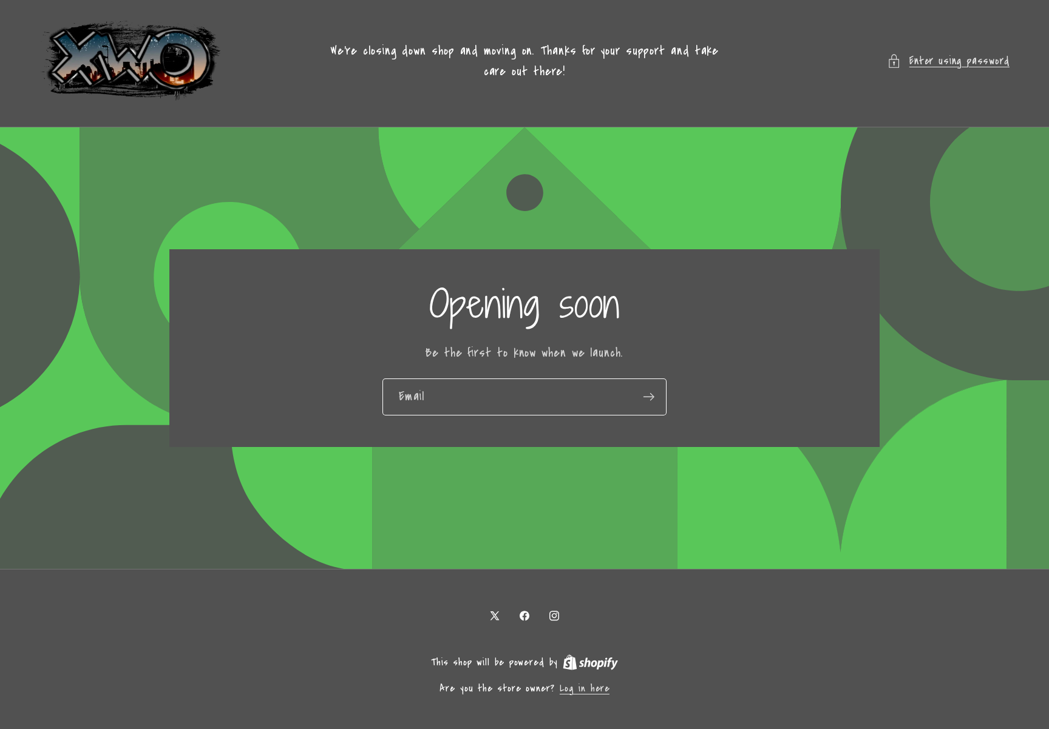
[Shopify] (590, 662)
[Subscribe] (648, 396)
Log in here (584, 689)
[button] (948, 61)
